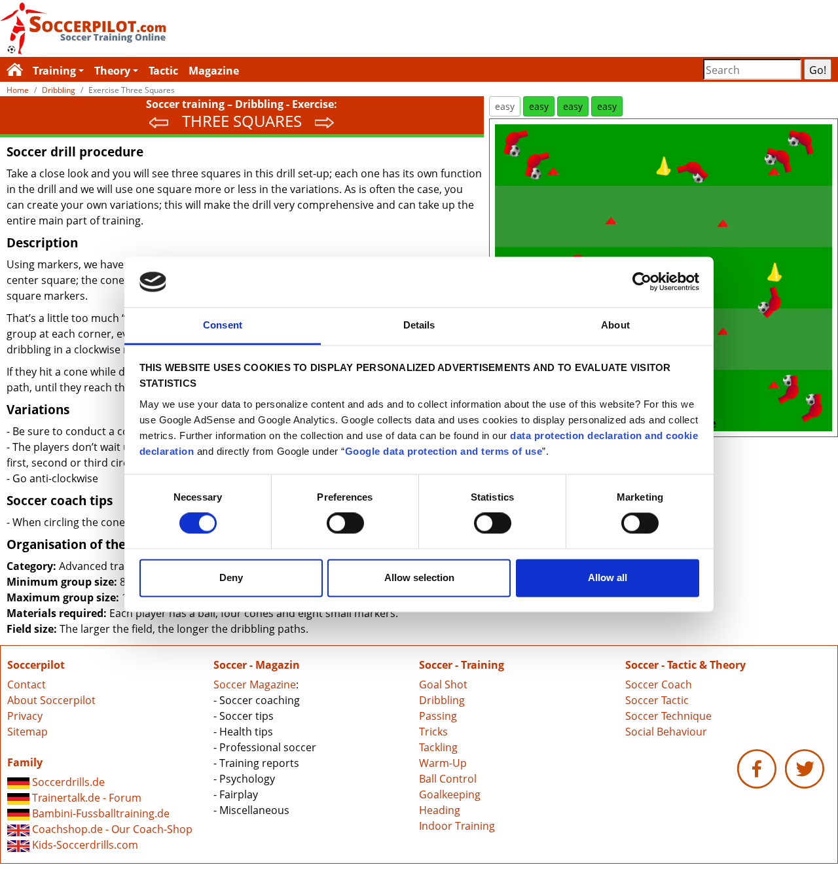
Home (18, 90)
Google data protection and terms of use (444, 451)
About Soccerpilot (51, 700)
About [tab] (615, 324)
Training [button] (54, 70)
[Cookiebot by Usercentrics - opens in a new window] (642, 282)
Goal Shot (443, 684)
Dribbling (58, 90)
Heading (439, 810)
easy (505, 106)
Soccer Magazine (254, 684)
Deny (231, 577)
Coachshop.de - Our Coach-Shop (110, 829)
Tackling (438, 747)
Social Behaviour (666, 731)
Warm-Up (443, 763)
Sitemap (27, 731)
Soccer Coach (658, 684)
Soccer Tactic (657, 700)
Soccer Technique (668, 716)
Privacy (25, 716)
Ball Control (448, 778)
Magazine (214, 70)
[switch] (345, 523)
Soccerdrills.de (67, 782)
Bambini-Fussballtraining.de (99, 813)
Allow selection (419, 577)
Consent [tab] (222, 324)
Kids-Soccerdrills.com (83, 845)
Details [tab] (419, 324)
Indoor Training (457, 826)
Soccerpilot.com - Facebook (756, 769)
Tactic (163, 70)
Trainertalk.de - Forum (85, 797)
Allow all (607, 577)
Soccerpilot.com (209, 28)
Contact (26, 684)
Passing (438, 716)
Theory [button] (112, 70)
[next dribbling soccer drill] (325, 121)
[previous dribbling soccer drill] (159, 121)
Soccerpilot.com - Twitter (804, 769)
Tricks (433, 731)
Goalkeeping (450, 794)
